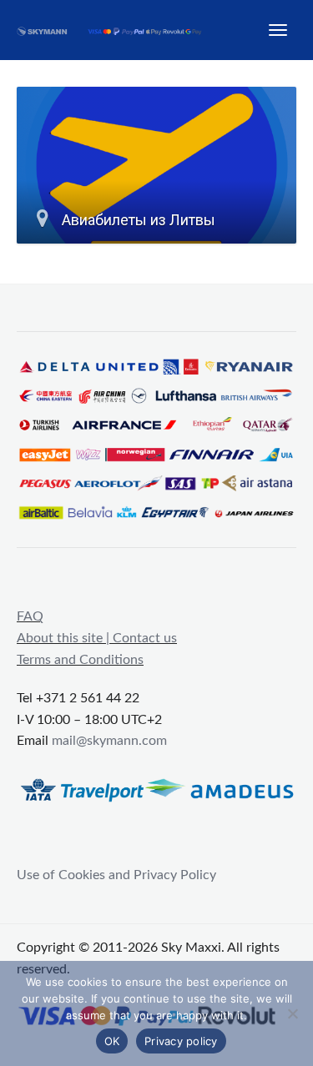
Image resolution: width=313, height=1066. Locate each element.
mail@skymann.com (109, 740)
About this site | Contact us (97, 638)
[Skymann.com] (117, 30)
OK (112, 1041)
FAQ (30, 616)
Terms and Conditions (80, 659)
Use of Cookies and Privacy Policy (116, 875)
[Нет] (292, 1013)
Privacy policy (181, 1041)
